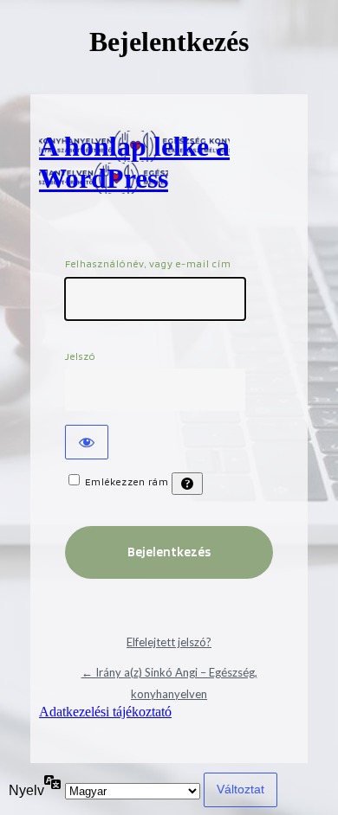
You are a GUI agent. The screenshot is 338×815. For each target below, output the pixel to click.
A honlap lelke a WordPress (134, 162)
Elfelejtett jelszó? (169, 642)
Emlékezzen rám (127, 481)
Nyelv (26, 790)
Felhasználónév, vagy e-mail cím (148, 263)
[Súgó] (187, 483)
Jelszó (80, 356)
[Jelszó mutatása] (86, 442)
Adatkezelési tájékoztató (105, 711)
